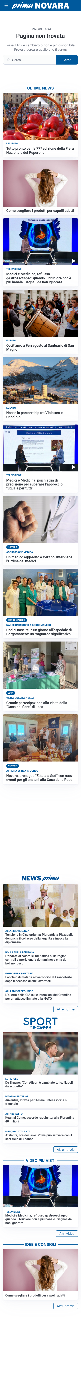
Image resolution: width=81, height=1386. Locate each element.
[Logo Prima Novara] (40, 5)
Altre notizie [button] (66, 1009)
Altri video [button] (67, 1234)
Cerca (67, 60)
